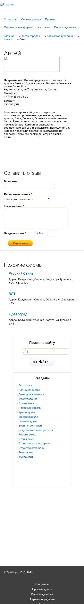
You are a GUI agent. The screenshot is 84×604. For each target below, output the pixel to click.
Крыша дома (27, 412)
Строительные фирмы (18, 27)
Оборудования (28, 398)
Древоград (18, 314)
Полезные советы (30, 407)
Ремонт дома (27, 434)
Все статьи (43, 27)
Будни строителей (30, 425)
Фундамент (26, 456)
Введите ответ (15, 233)
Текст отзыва (14, 206)
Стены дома (26, 438)
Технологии (26, 452)
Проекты (50, 19)
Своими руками (31, 19)
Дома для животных (31, 394)
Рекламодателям (65, 27)
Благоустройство (29, 389)
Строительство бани (32, 447)
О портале (10, 19)
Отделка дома (28, 421)
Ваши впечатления (18, 194)
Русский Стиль (21, 273)
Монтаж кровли (28, 416)
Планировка (26, 403)
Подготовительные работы (36, 430)
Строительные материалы (35, 443)
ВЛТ (12, 294)
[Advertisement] (42, 598)
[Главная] (42, 4)
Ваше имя (10, 181)
